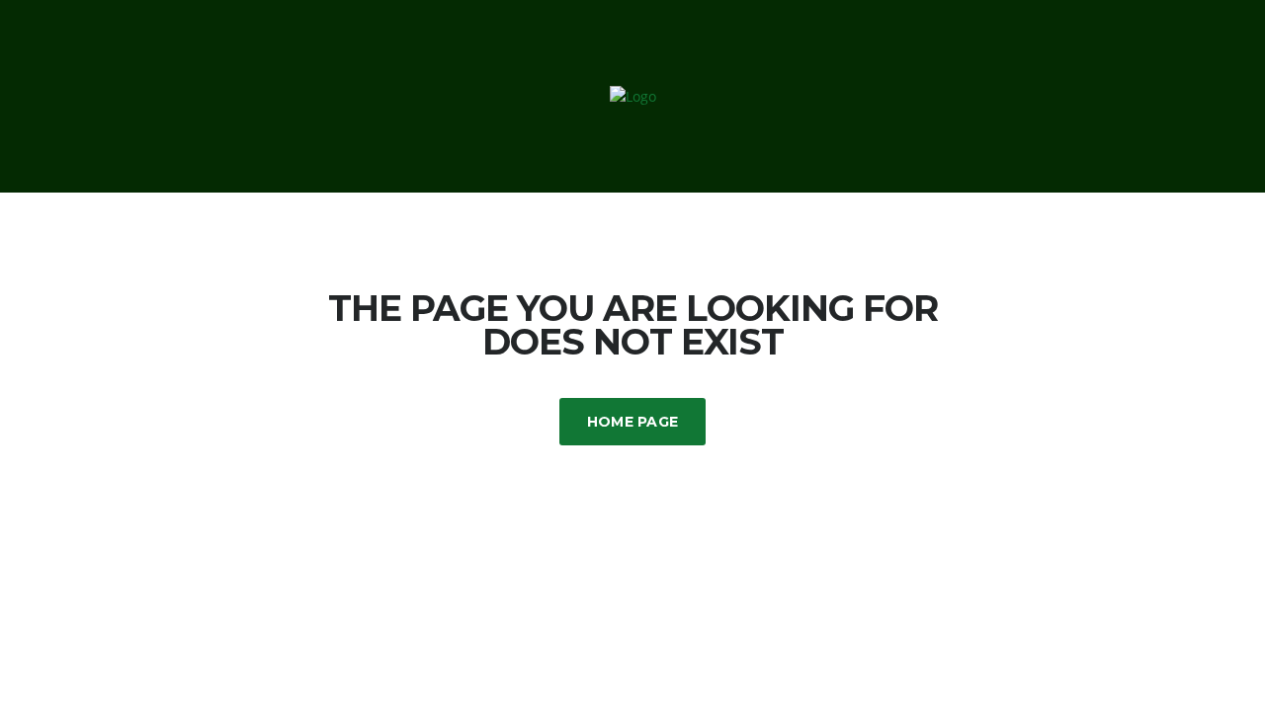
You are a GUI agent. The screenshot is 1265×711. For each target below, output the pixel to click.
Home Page (633, 422)
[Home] (633, 95)
